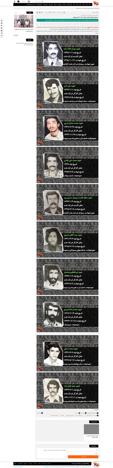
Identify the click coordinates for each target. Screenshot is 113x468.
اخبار (86, 4)
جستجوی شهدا (39, 4)
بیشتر (16, 12)
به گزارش (93, 27)
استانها (55, 4)
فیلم (80, 4)
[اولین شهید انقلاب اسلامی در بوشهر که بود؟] (91, 429)
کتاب (74, 4)
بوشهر (97, 12)
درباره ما (49, 463)
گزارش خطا (83, 413)
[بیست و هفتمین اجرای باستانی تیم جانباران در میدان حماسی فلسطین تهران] (23, 21)
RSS (15, 463)
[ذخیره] (39, 12)
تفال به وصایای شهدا (31, 4)
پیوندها (30, 463)
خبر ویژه (94, 12)
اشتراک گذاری (39, 413)
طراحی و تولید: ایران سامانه (17, 466)
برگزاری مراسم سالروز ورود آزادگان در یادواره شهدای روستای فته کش (24, 43)
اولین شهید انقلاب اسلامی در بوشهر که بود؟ (92, 436)
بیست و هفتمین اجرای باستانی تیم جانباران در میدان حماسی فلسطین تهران (23, 32)
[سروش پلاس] (2, 23)
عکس (83, 4)
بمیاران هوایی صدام (79, 415)
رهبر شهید (51, 4)
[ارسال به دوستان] (42, 12)
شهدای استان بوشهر (69, 415)
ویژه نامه (64, 4)
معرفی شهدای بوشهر (54, 415)
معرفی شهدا (62, 415)
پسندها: (76, 413)
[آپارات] (2, 21)
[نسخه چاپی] (37, 12)
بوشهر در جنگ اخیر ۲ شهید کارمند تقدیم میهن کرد (85, 8)
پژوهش (59, 4)
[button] (17, 35)
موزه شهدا (45, 4)
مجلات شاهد (69, 4)
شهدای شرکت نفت (88, 415)
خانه (89, 4)
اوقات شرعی (20, 463)
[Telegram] (2, 33)
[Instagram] (2, 31)
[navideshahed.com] (96, 3)
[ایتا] (2, 26)
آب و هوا (25, 463)
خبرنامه (35, 463)
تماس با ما (44, 463)
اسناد (77, 4)
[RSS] (2, 36)
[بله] (2, 28)
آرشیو (39, 463)
